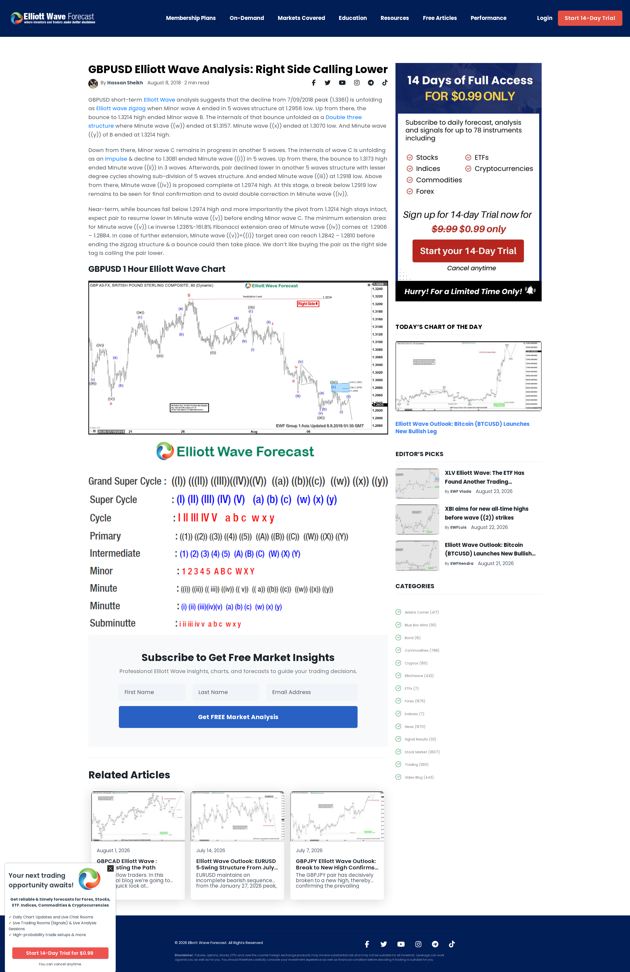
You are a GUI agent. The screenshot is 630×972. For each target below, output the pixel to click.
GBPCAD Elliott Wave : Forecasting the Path (127, 864)
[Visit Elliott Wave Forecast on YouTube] (401, 944)
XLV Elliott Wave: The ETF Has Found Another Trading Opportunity (484, 481)
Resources (395, 18)
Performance (488, 18)
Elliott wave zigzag (121, 108)
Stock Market (422, 752)
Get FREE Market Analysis (238, 717)
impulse (116, 159)
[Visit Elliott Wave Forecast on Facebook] (366, 944)
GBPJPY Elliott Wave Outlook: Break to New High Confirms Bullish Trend (336, 867)
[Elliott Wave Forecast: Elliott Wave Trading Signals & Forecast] (69, 18)
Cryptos (416, 663)
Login (544, 18)
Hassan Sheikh (125, 82)
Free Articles (440, 18)
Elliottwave (419, 675)
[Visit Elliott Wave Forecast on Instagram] (418, 944)
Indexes (415, 713)
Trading (417, 764)
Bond (413, 637)
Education (353, 18)
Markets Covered (301, 18)
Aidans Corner (422, 612)
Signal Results (420, 739)
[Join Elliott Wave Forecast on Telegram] (435, 944)
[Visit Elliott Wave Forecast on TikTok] (452, 944)
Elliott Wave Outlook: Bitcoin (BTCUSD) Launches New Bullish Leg (462, 427)
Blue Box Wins (421, 625)
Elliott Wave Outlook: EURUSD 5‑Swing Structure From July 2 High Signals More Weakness (237, 867)
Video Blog (419, 777)
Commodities (422, 650)
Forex (415, 701)
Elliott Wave (159, 100)
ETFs (412, 688)
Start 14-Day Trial (590, 18)
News (415, 726)
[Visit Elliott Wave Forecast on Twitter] (383, 944)
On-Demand (247, 18)
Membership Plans (191, 18)
